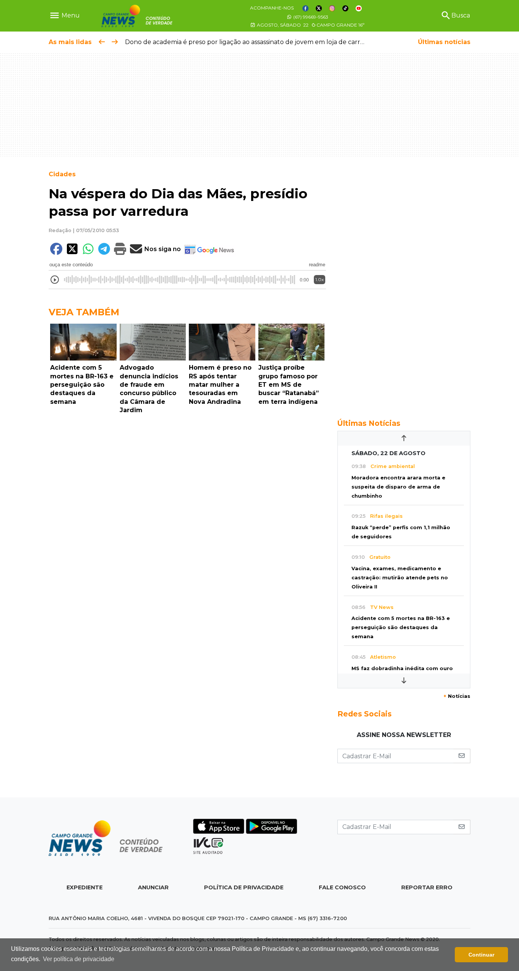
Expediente (84, 887)
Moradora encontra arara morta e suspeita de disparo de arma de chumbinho (398, 487)
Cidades (62, 174)
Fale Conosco (342, 887)
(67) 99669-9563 (310, 17)
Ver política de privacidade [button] (78, 959)
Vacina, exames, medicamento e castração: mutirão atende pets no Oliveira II (399, 578)
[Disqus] (187, 522)
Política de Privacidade (243, 887)
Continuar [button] (481, 955)
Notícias (456, 696)
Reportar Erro (427, 887)
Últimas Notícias (368, 423)
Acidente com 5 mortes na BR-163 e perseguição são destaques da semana (400, 627)
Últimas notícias (444, 42)
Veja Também (84, 312)
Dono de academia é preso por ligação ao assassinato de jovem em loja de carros (246, 42)
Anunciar (153, 887)
